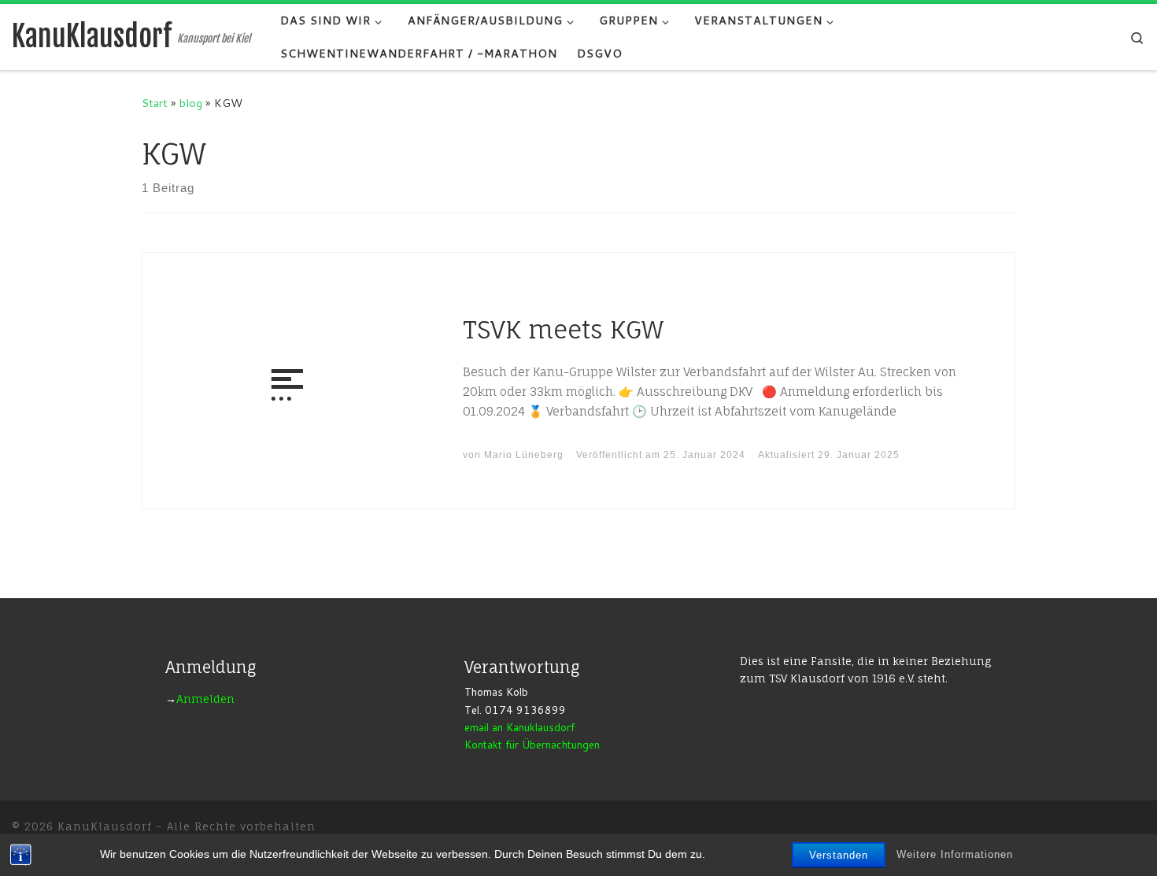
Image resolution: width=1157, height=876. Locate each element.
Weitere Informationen (954, 854)
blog (190, 102)
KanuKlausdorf (104, 826)
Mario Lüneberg (524, 454)
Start (155, 102)
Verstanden (838, 855)
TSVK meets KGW (563, 329)
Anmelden (205, 699)
